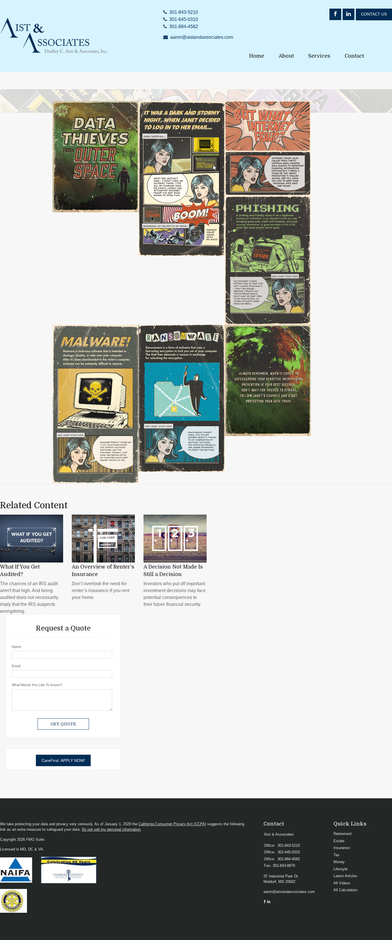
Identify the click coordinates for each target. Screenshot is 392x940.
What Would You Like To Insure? (37, 685)
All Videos (341, 883)
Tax (336, 855)
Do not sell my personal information (111, 829)
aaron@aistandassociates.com (201, 37)
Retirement (342, 834)
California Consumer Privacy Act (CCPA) (172, 824)
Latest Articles (345, 876)
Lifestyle (340, 869)
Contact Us (374, 14)
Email (16, 666)
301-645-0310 (183, 19)
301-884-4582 (183, 26)
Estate (338, 841)
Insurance (341, 848)
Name (16, 647)
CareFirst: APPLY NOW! (63, 760)
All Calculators (345, 890)
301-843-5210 (183, 12)
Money (339, 862)
